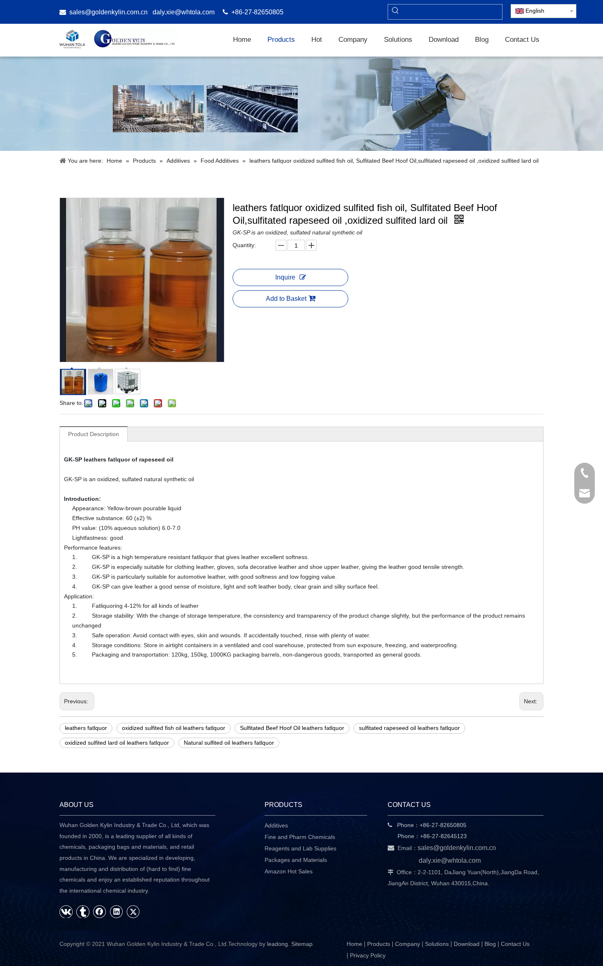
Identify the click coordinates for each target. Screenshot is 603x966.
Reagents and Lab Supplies (300, 848)
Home (354, 944)
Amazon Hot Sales (289, 871)
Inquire (285, 277)
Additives (276, 825)
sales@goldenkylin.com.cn (108, 12)
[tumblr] (82, 911)
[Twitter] (133, 911)
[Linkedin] (116, 911)
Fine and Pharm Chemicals (300, 837)
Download (467, 944)
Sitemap (302, 944)
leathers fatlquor (86, 728)
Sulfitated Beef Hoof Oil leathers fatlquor (292, 728)
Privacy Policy (368, 955)
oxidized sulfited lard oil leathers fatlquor (117, 742)
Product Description (93, 434)
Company (407, 944)
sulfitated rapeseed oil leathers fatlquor (409, 728)
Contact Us (515, 944)
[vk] (66, 911)
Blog (490, 944)
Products (378, 944)
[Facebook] (99, 911)
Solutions (437, 944)
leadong (277, 944)
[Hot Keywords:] (395, 12)
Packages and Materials (296, 860)
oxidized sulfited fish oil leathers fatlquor (173, 728)
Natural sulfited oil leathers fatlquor (229, 742)
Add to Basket (286, 298)
